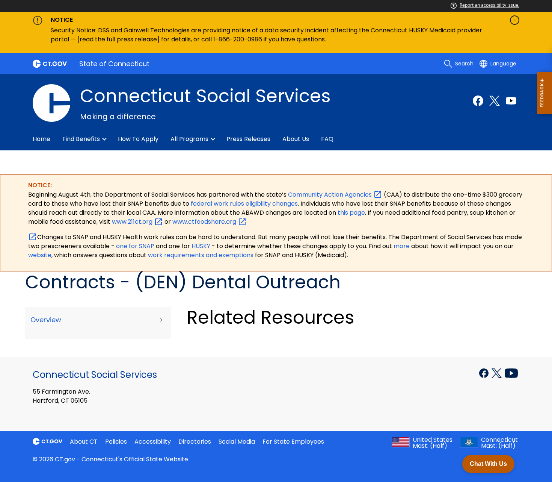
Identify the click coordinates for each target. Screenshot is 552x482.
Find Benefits (81, 139)
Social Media (237, 441)
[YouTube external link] (511, 372)
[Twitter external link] (494, 100)
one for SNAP (135, 246)
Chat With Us (488, 464)
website (39, 255)
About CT (84, 441)
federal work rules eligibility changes (244, 203)
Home (41, 139)
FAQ (327, 139)
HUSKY (202, 246)
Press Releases (248, 139)
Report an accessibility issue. (489, 5)
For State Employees (293, 441)
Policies (116, 441)
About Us (295, 139)
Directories (194, 441)
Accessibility (152, 441)
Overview (45, 319)
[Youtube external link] (511, 100)
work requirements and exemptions (200, 255)
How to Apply (138, 139)
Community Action (330, 194)
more (402, 246)
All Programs (189, 139)
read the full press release (118, 39)
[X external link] (497, 372)
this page (350, 212)
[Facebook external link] (478, 100)
